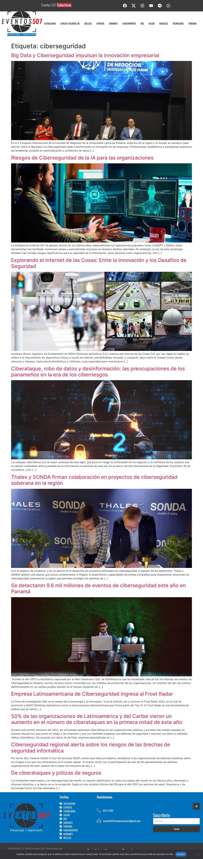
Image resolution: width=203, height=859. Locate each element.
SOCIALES (163, 23)
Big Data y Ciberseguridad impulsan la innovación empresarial (85, 55)
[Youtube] (151, 5)
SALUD (151, 23)
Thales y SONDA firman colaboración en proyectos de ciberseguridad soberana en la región (94, 480)
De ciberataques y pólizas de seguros (56, 773)
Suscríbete (161, 815)
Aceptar (181, 854)
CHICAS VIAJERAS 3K (70, 23)
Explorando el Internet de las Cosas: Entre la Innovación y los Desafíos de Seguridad (99, 263)
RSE (142, 23)
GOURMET (113, 23)
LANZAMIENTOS (129, 23)
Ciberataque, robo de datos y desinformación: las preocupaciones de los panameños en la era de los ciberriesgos (98, 371)
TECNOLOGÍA (178, 23)
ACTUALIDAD (50, 23)
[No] (198, 854)
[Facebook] (125, 5)
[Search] (196, 806)
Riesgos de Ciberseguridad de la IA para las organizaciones (82, 158)
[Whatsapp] (169, 5)
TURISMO (192, 23)
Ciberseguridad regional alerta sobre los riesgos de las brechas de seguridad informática (90, 747)
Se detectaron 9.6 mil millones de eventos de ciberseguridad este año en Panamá (98, 588)
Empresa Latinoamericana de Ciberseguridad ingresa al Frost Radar (92, 694)
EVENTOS (100, 23)
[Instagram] (142, 5)
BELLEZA (88, 23)
